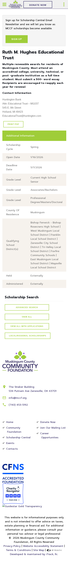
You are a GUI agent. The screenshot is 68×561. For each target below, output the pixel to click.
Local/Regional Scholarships (27, 336)
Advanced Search (27, 307)
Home (9, 422)
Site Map (38, 550)
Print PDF (13, 124)
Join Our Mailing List (53, 428)
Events (10, 443)
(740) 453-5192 (18, 405)
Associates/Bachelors (44, 190)
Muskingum (38, 212)
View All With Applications (26, 326)
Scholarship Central (18, 437)
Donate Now (37, 5)
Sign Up (16, 39)
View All (27, 317)
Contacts (12, 449)
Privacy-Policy (12, 546)
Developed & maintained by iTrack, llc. (34, 554)
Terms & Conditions (18, 550)
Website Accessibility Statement (43, 546)
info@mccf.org (18, 398)
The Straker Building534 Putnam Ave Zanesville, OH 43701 (32, 389)
